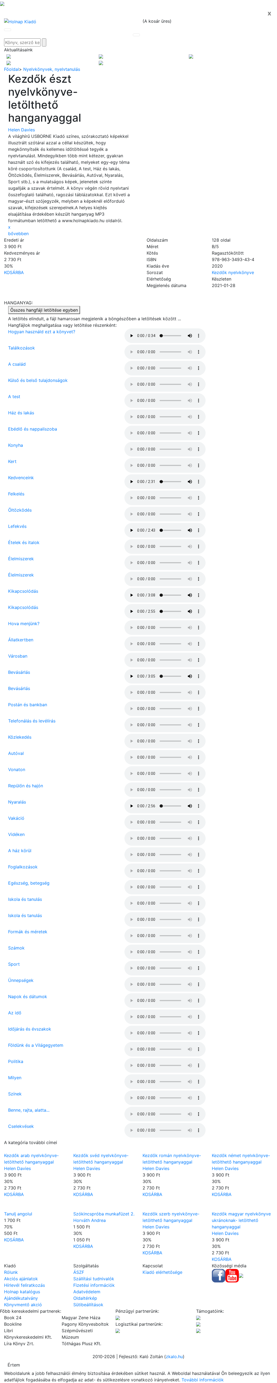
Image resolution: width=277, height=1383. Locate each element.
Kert (12, 461)
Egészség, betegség (29, 883)
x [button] (9, 227)
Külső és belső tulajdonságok (38, 380)
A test (14, 396)
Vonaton (16, 769)
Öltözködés (20, 510)
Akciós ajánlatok (21, 1278)
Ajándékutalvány (21, 1298)
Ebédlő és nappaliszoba (32, 429)
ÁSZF (78, 1272)
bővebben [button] (18, 233)
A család (17, 364)
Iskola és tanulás (25, 899)
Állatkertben (20, 639)
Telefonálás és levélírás (31, 721)
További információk (203, 1379)
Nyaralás (17, 802)
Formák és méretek (27, 931)
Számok (16, 948)
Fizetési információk (94, 1285)
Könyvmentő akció (23, 1304)
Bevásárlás (19, 672)
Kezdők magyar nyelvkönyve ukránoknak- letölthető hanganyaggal (241, 1220)
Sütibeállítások (88, 1304)
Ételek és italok (23, 542)
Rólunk (11, 1272)
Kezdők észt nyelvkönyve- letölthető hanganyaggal (44, 98)
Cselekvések (21, 1126)
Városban (17, 656)
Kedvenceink (21, 477)
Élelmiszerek (21, 558)
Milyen (14, 1077)
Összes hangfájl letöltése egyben (44, 310)
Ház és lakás (21, 412)
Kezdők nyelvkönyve (233, 272)
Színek (15, 1094)
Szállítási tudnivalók (93, 1278)
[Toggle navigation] (7, 29)
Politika (15, 1061)
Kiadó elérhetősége (162, 1272)
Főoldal (11, 69)
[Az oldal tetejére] (2, 3)
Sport (14, 964)
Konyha (15, 445)
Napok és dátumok (27, 996)
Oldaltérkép (85, 1298)
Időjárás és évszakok (29, 1029)
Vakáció (16, 818)
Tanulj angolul (18, 1214)
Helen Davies (21, 129)
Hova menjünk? (23, 623)
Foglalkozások (23, 866)
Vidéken (16, 834)
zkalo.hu (174, 1356)
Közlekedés (19, 737)
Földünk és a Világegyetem (35, 1045)
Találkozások (21, 348)
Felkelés (16, 493)
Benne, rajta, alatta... (29, 1110)
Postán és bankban (27, 704)
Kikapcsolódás (23, 591)
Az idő (14, 1012)
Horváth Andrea (89, 1220)
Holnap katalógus (22, 1291)
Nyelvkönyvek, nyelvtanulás (51, 69)
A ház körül (19, 850)
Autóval (16, 753)
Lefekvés (17, 526)
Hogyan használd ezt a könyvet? (41, 331)
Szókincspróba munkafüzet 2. (103, 1214)
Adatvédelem (86, 1291)
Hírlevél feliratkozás (24, 1285)
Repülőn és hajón (25, 785)
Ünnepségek (21, 980)
